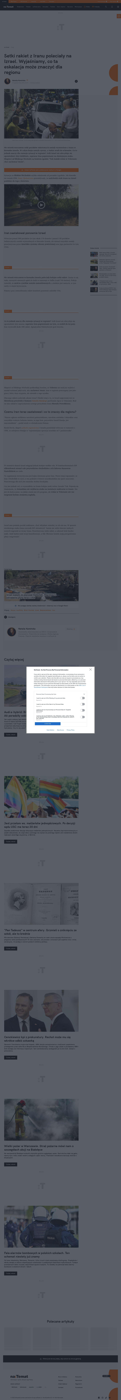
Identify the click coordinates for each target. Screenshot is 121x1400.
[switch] (82, 698)
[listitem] (60, 694)
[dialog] (60, 700)
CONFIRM (47, 723)
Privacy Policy (70, 730)
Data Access (60, 730)
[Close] (91, 670)
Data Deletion (50, 730)
